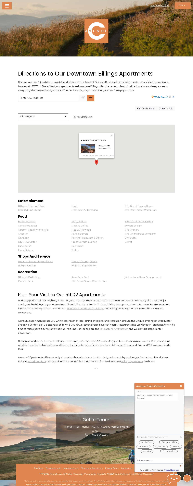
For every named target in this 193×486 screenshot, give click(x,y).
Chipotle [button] (23, 233)
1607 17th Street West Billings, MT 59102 (98, 155)
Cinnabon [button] (23, 238)
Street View (167, 108)
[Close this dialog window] (180, 386)
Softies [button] (75, 250)
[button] (183, 5)
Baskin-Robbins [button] (26, 221)
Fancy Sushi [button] (25, 246)
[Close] (111, 136)
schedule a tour (37, 361)
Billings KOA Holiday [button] (29, 277)
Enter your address (32, 98)
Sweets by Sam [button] (133, 225)
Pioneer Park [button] (25, 281)
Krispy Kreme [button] (78, 221)
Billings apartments (132, 361)
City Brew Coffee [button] (27, 242)
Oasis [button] (74, 206)
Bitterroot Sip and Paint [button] (31, 206)
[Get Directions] (90, 98)
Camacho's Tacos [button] (27, 225)
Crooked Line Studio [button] (29, 210)
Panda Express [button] (79, 233)
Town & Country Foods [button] (84, 261)
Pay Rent (38, 468)
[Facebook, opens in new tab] (93, 440)
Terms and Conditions (92, 468)
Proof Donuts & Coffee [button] (84, 242)
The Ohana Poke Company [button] (140, 233)
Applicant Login (71, 468)
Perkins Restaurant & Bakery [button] (87, 238)
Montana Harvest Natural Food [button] (35, 261)
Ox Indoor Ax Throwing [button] (84, 210)
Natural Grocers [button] (27, 265)
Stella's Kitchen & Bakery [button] (139, 221)
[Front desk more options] (187, 478)
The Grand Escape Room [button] (139, 206)
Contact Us (126, 468)
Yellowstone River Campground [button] (143, 277)
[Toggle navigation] (7, 5)
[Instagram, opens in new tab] (99, 440)
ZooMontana (103, 345)
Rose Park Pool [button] (80, 277)
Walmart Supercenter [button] (84, 265)
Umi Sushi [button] (130, 238)
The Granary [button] (132, 229)
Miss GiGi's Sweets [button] (81, 229)
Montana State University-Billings (85, 308)
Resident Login (53, 468)
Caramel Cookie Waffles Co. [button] (33, 229)
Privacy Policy (111, 468)
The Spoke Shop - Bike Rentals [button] (88, 281)
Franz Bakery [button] (25, 250)
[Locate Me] (83, 98)
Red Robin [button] (77, 246)
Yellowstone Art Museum (114, 329)
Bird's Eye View (147, 108)
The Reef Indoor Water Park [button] (141, 210)
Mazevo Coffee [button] (79, 225)
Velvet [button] (128, 242)
